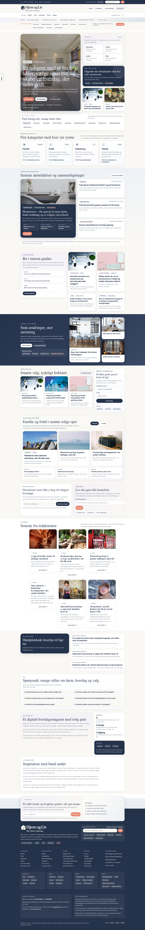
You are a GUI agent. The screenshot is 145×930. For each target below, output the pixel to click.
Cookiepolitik (88, 861)
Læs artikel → (43, 570)
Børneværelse (90, 877)
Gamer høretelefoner (38, 27)
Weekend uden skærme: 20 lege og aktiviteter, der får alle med (72, 558)
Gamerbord (49, 27)
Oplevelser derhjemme (108, 883)
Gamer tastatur (82, 24)
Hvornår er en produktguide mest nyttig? (40, 704)
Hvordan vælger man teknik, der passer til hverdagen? (95, 692)
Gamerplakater (59, 27)
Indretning (42, 15)
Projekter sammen (116, 886)
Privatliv (112, 922)
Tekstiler (25, 883)
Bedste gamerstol (110, 859)
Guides (91, 8)
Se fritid (104, 423)
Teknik (49, 15)
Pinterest (107, 746)
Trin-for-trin (45, 863)
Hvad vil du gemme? (81, 499)
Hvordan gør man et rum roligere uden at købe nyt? (44, 692)
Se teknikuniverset (86, 373)
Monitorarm (36, 24)
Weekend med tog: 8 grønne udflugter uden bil (102, 557)
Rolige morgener (88, 883)
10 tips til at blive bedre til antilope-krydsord (43, 557)
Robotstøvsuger (101, 834)
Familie (30, 15)
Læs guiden (27, 233)
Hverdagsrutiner (80, 877)
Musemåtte (65, 24)
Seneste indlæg (25, 863)
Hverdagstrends (67, 863)
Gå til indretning (26, 345)
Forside (23, 15)
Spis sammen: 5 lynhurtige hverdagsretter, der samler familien (40, 589)
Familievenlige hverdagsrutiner (68, 19)
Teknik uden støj (68, 858)
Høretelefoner (59, 880)
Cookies (117, 922)
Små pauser (105, 880)
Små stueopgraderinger (33, 19)
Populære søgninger (89, 835)
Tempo (98, 392)
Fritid (35, 15)
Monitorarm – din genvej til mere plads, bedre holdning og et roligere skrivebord (45, 213)
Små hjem (32, 883)
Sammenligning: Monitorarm (49, 19)
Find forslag (109, 401)
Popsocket (56, 24)
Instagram (99, 746)
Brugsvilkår (87, 863)
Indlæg (40, 2)
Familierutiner (27, 127)
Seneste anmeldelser (91, 2)
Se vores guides (41, 99)
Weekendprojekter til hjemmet (86, 19)
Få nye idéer (120, 24)
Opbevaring (92, 123)
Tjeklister (44, 861)
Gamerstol (73, 24)
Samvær (78, 880)
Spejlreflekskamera (46, 24)
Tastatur (51, 883)
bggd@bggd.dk (56, 907)
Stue (24, 877)
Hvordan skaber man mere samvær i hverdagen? (93, 704)
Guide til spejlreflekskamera (113, 856)
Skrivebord (119, 834)
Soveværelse (31, 877)
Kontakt (86, 856)
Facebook (115, 746)
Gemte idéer (120, 8)
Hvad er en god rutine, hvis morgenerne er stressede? (45, 698)
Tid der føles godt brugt (70, 861)
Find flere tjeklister (29, 293)
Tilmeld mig (75, 814)
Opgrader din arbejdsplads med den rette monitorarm (102, 73)
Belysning (33, 880)
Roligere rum (102, 123)
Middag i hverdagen (87, 880)
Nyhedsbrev (100, 2)
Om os (36, 2)
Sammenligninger (109, 8)
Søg (123, 2)
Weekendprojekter (115, 123)
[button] (1, 78)
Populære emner (116, 15)
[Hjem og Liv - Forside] (31, 8)
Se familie (94, 423)
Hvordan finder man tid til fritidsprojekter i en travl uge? (96, 698)
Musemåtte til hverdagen (112, 862)
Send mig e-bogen (62, 504)
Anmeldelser (98, 8)
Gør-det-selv (105, 886)
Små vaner (78, 883)
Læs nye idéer (29, 99)
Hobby (116, 877)
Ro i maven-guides (102, 19)
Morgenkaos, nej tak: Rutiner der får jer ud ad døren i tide (101, 609)
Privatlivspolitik (47, 2)
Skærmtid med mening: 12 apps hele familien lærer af (71, 609)
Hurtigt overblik (46, 866)
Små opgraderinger (40, 345)
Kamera (51, 880)
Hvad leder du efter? (101, 386)
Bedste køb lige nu (68, 866)
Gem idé (79, 507)
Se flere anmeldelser (117, 175)
